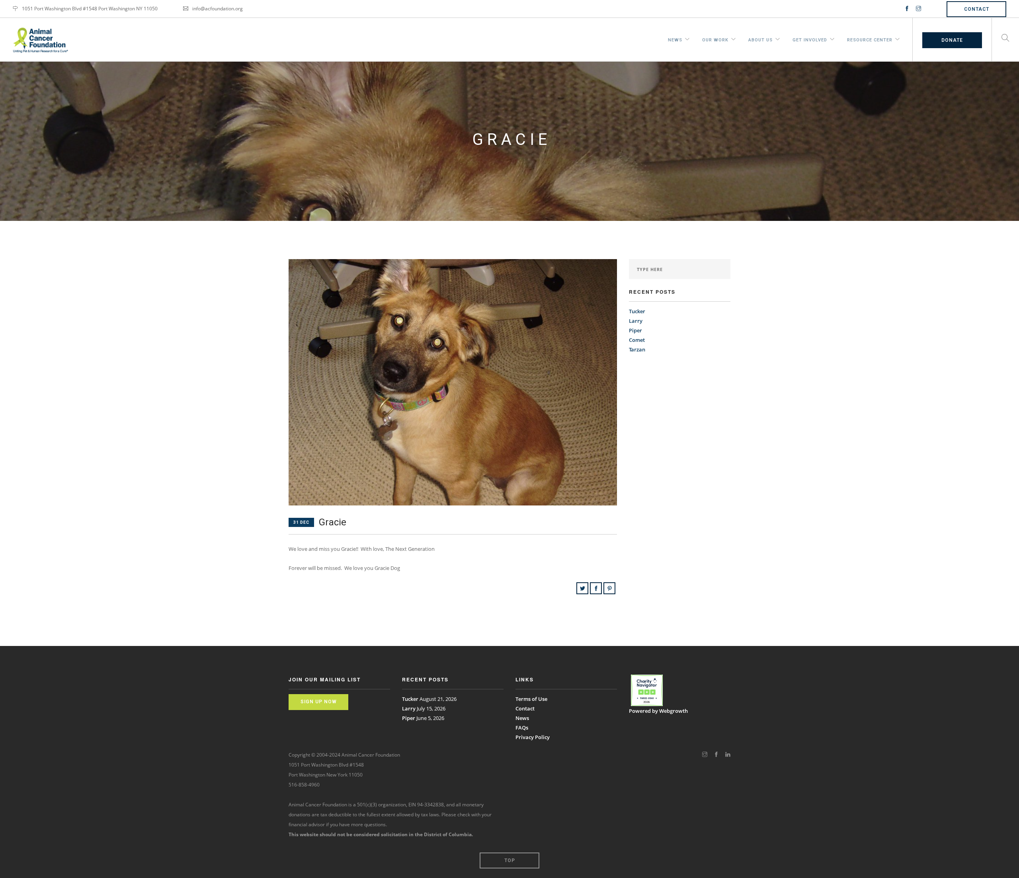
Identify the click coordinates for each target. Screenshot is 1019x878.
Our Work (715, 39)
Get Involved (810, 39)
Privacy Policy (532, 737)
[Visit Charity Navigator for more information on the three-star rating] (647, 690)
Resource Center (869, 39)
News (675, 39)
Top (509, 860)
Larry (635, 320)
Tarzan (637, 349)
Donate (952, 40)
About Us (760, 39)
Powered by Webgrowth (658, 710)
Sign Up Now (319, 701)
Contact (976, 9)
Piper (635, 330)
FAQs (521, 727)
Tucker (637, 311)
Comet (637, 339)
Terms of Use (531, 698)
